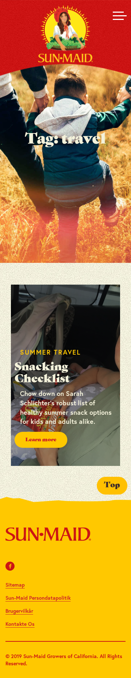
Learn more (40, 439)
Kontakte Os (20, 623)
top (112, 485)
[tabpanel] (65, 375)
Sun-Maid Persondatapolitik (38, 597)
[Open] (118, 15)
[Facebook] (10, 566)
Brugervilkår (19, 610)
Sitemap (15, 584)
